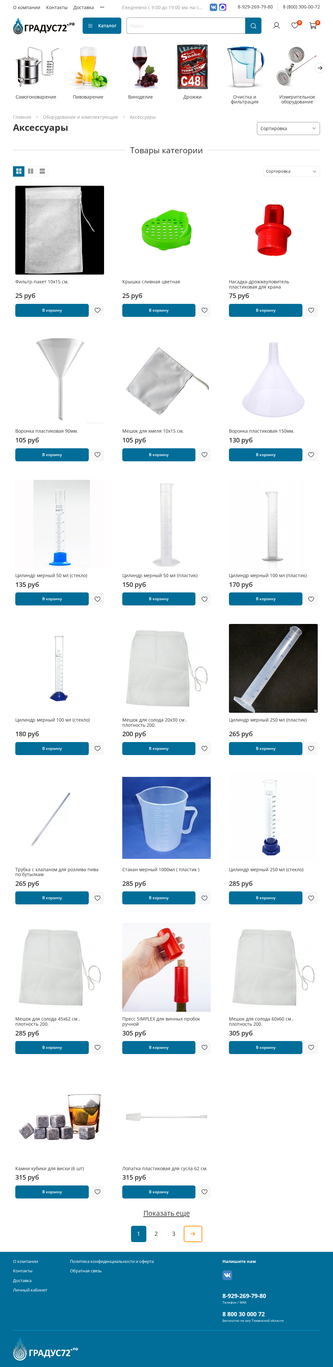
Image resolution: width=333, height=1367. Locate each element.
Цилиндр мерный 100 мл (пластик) (268, 575)
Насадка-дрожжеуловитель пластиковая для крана (259, 284)
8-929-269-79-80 (255, 7)
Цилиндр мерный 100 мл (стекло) (52, 720)
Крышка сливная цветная (151, 281)
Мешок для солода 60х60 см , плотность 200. (261, 1021)
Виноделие (140, 97)
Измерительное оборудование (297, 99)
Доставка (83, 7)
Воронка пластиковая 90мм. (46, 431)
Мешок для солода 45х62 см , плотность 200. (47, 1021)
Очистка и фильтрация (245, 99)
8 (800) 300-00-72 (301, 7)
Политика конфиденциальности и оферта (112, 1261)
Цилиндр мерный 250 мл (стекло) (266, 869)
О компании (26, 7)
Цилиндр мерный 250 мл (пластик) (268, 720)
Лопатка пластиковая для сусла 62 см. (164, 1168)
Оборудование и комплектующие (80, 117)
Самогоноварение (36, 97)
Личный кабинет (30, 1290)
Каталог (107, 25)
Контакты (57, 7)
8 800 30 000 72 (243, 1314)
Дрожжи (192, 97)
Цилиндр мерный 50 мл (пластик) (159, 575)
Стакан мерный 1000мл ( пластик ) (160, 869)
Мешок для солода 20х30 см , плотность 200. (154, 722)
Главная (22, 117)
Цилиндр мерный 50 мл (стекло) (51, 575)
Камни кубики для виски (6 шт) (49, 1168)
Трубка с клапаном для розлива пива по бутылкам (57, 872)
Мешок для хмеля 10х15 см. (153, 431)
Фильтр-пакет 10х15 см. (42, 281)
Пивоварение (88, 97)
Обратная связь (86, 1271)
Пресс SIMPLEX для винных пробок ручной (161, 1021)
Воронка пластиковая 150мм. (261, 431)
